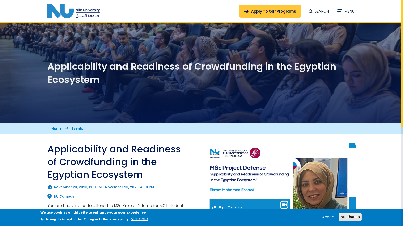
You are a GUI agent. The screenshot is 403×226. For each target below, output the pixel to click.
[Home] (73, 11)
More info (139, 218)
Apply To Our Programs (273, 11)
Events (77, 128)
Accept (329, 217)
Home (57, 128)
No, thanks (350, 217)
